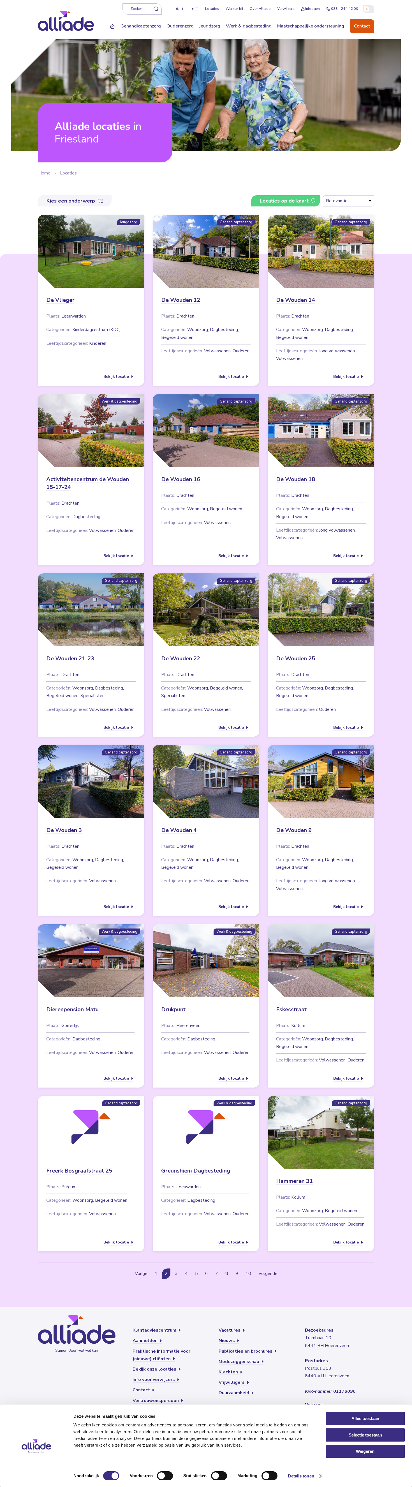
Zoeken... (138, 8)
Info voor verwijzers (154, 1379)
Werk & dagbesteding (249, 26)
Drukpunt (173, 1009)
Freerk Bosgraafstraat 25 (79, 1171)
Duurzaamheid (234, 1393)
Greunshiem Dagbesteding (195, 1171)
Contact (362, 26)
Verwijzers (286, 8)
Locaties (212, 8)
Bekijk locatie (116, 376)
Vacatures (230, 1330)
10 (248, 1273)
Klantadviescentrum (155, 1330)
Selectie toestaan (365, 1435)
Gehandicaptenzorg (141, 26)
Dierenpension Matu (72, 1009)
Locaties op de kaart (285, 200)
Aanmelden (146, 1340)
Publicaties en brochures (246, 1351)
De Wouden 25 (295, 658)
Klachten (229, 1372)
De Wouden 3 (64, 830)
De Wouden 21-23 (70, 658)
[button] (171, 9)
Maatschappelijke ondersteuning (310, 26)
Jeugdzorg (209, 26)
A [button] (177, 9)
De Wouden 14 (295, 300)
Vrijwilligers (232, 1382)
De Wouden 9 (294, 830)
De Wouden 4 (179, 830)
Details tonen (301, 1476)
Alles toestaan (365, 1418)
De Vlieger (60, 300)
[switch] (165, 1475)
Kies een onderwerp (71, 200)
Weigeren (365, 1451)
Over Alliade (260, 8)
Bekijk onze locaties (155, 1369)
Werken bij (234, 8)
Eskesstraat (291, 1009)
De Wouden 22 (180, 658)
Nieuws (227, 1340)
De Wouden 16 (180, 479)
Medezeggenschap (239, 1362)
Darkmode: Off (368, 9)
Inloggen (312, 8)
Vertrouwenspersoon (156, 1401)
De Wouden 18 (295, 479)
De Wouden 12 (180, 300)
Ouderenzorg (180, 26)
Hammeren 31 (294, 1181)
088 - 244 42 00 (344, 8)
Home (44, 173)
